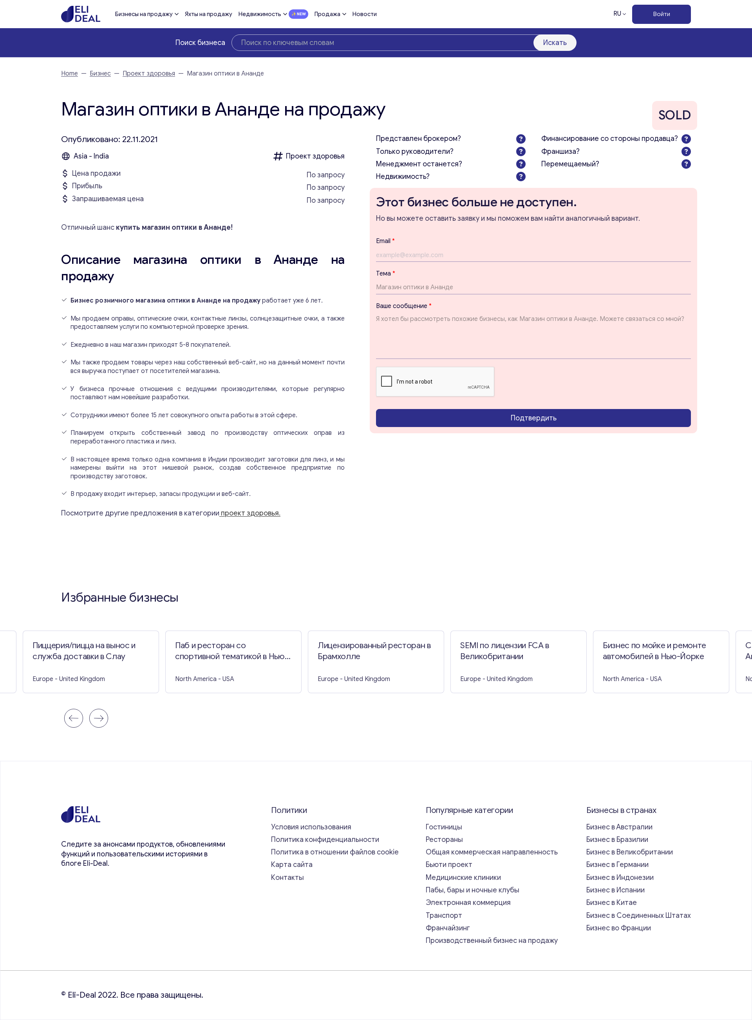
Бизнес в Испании (615, 890)
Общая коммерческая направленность (492, 852)
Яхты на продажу (208, 14)
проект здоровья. (249, 513)
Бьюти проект (449, 864)
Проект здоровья (149, 73)
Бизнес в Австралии (619, 827)
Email (385, 241)
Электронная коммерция (468, 902)
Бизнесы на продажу (144, 14)
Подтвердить (534, 418)
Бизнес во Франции (618, 928)
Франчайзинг (448, 928)
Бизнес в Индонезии (620, 877)
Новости (364, 14)
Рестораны (444, 839)
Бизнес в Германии (617, 864)
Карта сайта (292, 864)
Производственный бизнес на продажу (492, 940)
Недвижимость (260, 14)
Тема (385, 274)
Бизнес (100, 73)
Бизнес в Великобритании (629, 852)
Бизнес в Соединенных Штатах (638, 915)
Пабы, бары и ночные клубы (472, 890)
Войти (661, 14)
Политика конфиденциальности (325, 839)
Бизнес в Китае (611, 902)
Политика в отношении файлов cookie (335, 852)
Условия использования (311, 827)
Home (69, 73)
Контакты (287, 877)
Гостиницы (444, 827)
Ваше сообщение (404, 306)
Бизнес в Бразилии (617, 839)
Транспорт (444, 915)
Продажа (327, 14)
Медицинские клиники (463, 877)
